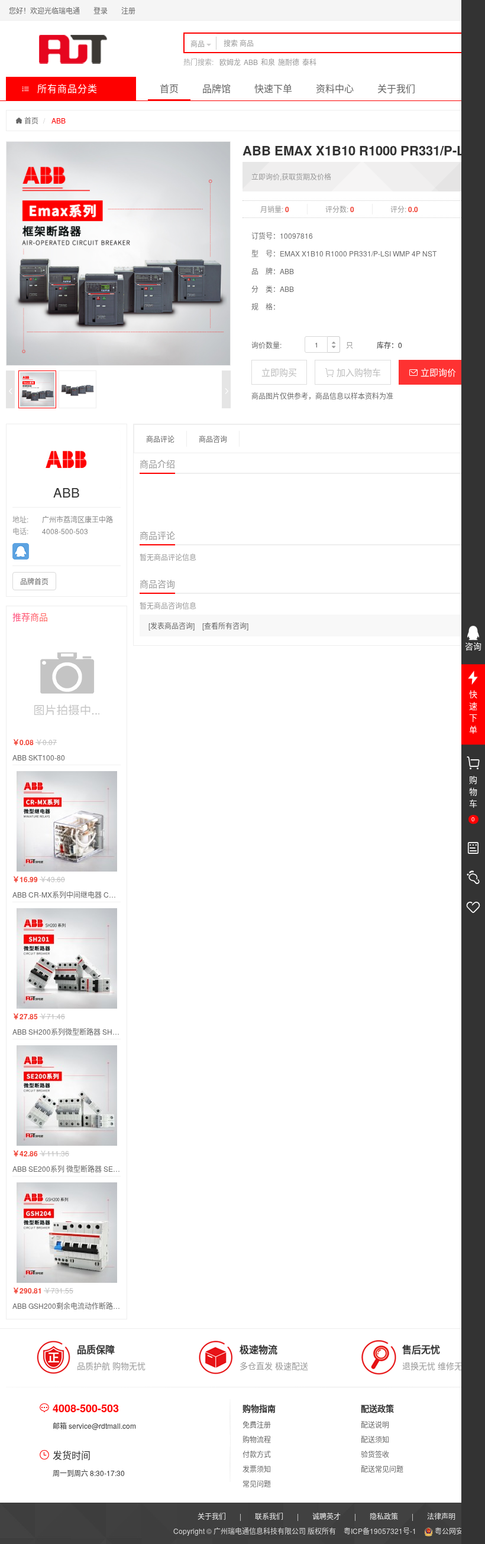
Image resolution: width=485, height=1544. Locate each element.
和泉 (268, 62)
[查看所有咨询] (225, 625)
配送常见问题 (382, 1469)
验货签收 (375, 1454)
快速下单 (273, 88)
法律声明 (441, 1516)
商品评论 (160, 439)
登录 (100, 10)
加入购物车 (357, 372)
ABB (251, 62)
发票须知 (256, 1469)
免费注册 (256, 1424)
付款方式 (256, 1454)
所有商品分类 (66, 88)
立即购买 (279, 372)
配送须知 (375, 1439)
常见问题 (256, 1483)
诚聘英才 (326, 1516)
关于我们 (396, 88)
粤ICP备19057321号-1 (381, 1531)
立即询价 (437, 372)
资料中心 (335, 88)
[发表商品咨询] (171, 625)
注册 (128, 10)
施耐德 (288, 62)
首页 (169, 88)
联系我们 (269, 1516)
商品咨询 (213, 439)
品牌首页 (34, 581)
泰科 (309, 62)
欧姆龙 (230, 62)
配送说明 (375, 1424)
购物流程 (256, 1439)
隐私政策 (384, 1516)
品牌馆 (216, 88)
